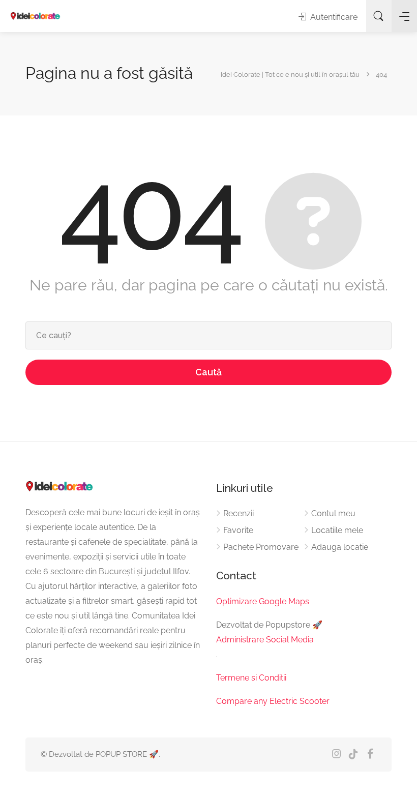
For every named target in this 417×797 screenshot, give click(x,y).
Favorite (238, 530)
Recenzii (238, 513)
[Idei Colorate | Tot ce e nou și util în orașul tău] (35, 16)
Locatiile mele (337, 530)
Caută (208, 372)
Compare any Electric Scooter (273, 701)
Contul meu (333, 513)
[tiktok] (353, 754)
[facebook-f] (370, 754)
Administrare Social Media (265, 639)
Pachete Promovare (261, 547)
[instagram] (336, 754)
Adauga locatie (339, 547)
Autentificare (333, 17)
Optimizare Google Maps (262, 601)
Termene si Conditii (251, 678)
